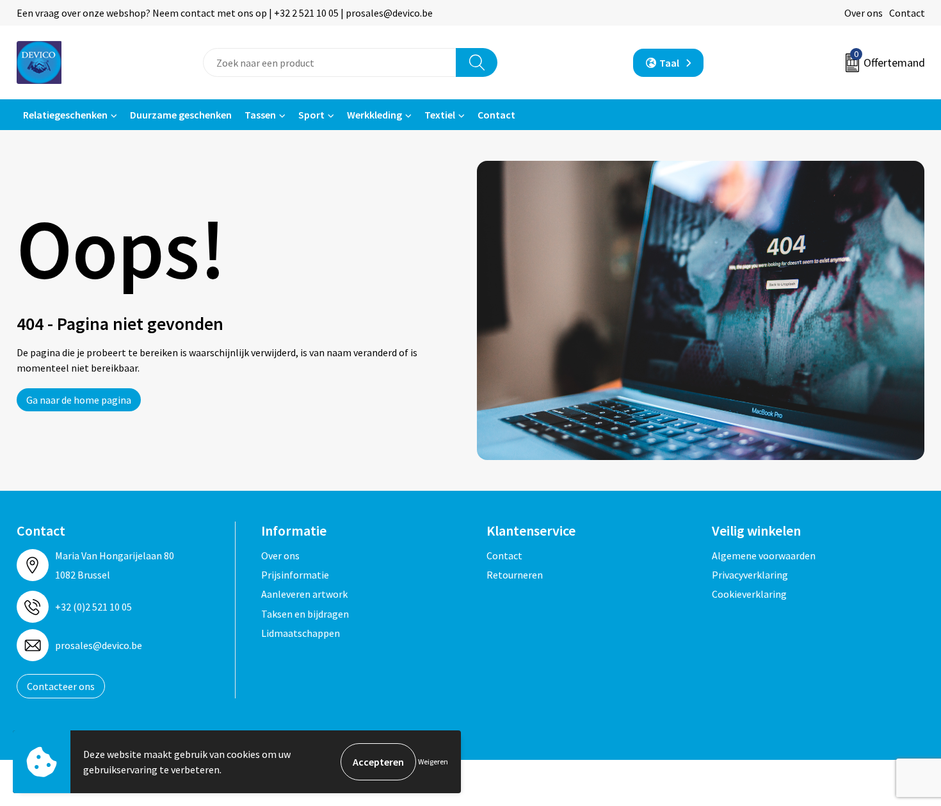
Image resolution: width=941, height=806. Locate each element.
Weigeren (433, 761)
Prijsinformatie (295, 574)
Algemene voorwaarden (764, 555)
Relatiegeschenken (65, 114)
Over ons (863, 12)
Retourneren (515, 574)
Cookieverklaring (749, 594)
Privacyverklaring (750, 574)
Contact (907, 12)
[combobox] (329, 62)
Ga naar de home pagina (78, 399)
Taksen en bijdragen (305, 613)
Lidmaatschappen (300, 633)
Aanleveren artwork (304, 594)
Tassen (260, 114)
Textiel (439, 114)
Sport (311, 114)
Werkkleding (374, 114)
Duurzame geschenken (181, 114)
